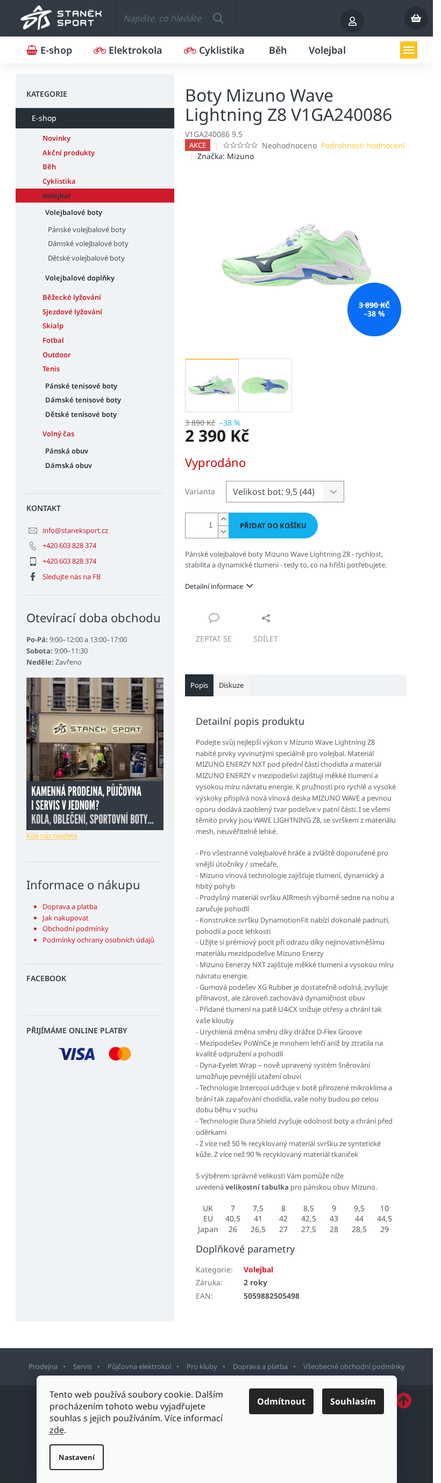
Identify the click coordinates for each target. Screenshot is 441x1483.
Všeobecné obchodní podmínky (354, 1366)
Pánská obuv (66, 451)
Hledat (218, 18)
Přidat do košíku (273, 525)
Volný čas (58, 433)
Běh (49, 166)
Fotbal (53, 340)
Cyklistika (59, 181)
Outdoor (56, 354)
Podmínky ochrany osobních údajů (98, 940)
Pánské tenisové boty (81, 386)
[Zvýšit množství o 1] (223, 519)
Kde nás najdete (51, 835)
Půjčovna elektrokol (139, 1366)
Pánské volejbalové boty (87, 229)
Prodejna (43, 1366)
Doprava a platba (69, 906)
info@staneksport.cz (75, 530)
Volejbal (56, 195)
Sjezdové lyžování (72, 311)
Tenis (51, 368)
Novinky (56, 138)
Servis (82, 1366)
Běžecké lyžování (71, 297)
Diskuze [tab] (231, 685)
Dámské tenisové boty (83, 400)
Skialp (52, 325)
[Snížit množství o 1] (223, 531)
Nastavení (77, 1457)
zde (56, 1430)
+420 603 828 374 (69, 545)
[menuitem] (49, 50)
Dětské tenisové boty (81, 414)
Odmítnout (281, 1401)
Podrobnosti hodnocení (363, 145)
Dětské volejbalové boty (86, 258)
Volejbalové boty (73, 212)
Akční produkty (68, 152)
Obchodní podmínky (75, 928)
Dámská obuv (68, 465)
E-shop (44, 118)
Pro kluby (202, 1366)
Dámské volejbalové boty (88, 243)
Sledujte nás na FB (71, 576)
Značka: (225, 156)
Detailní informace (214, 586)
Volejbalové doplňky (80, 278)
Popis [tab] (199, 685)
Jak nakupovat (65, 918)
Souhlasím (353, 1401)
